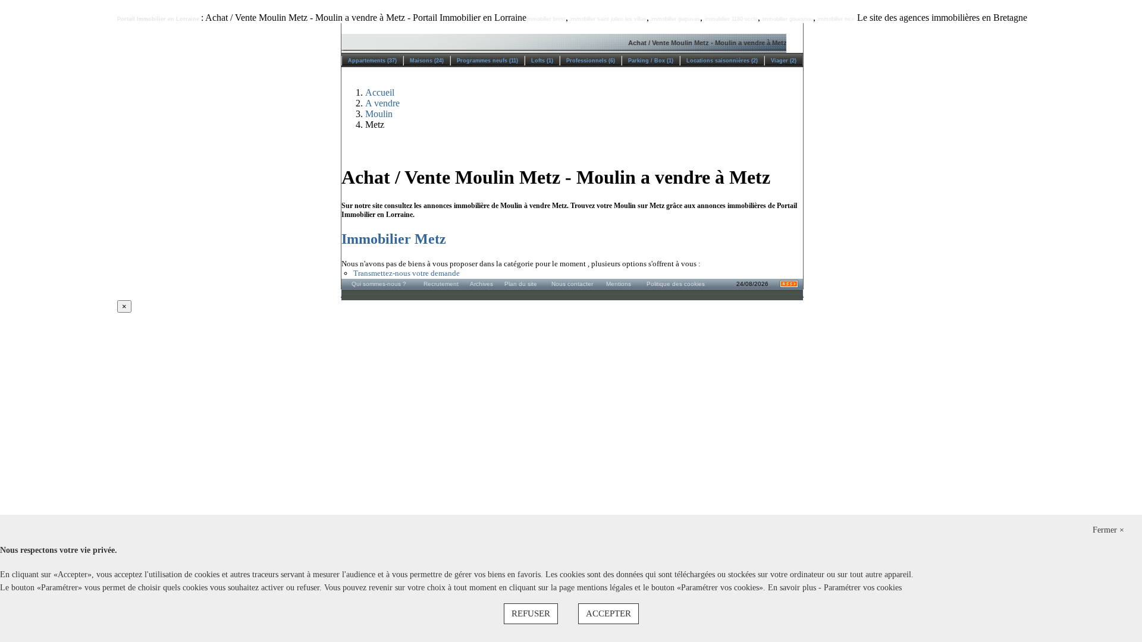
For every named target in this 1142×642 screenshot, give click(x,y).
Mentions (618, 284)
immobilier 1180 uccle (731, 19)
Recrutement (441, 284)
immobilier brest (546, 19)
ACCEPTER (608, 613)
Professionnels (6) (590, 61)
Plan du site (520, 284)
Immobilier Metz (393, 239)
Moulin (379, 114)
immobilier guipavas (675, 19)
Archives (481, 284)
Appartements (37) (372, 61)
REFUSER (531, 613)
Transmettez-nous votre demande (406, 273)
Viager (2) (783, 61)
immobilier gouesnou (788, 19)
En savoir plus (793, 587)
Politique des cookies (676, 284)
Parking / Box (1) (650, 61)
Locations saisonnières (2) (722, 61)
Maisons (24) (427, 61)
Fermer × (1108, 529)
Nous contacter (572, 284)
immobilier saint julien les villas (608, 19)
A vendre (382, 103)
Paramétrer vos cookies (863, 587)
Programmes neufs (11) (487, 61)
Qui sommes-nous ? (379, 284)
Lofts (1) (542, 61)
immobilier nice (836, 19)
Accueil (379, 92)
